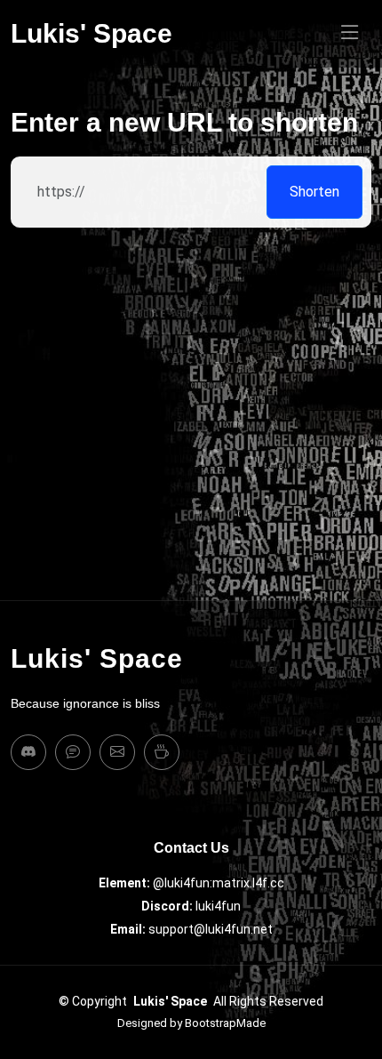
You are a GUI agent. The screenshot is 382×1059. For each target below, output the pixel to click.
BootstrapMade (225, 1023)
